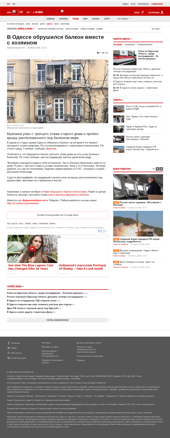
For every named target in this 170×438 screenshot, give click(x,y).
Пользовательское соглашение (90, 356)
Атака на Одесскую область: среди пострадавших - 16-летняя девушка (47, 293)
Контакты (46, 343)
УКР (13, 4)
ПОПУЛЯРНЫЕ (143, 4)
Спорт (107, 18)
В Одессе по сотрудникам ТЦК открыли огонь (34, 300)
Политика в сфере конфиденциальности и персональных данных (86, 349)
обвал (34, 223)
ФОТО (133, 4)
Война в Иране (60, 28)
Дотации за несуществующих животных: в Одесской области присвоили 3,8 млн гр (138, 76)
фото (21, 223)
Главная (50, 18)
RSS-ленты (16, 353)
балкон (52, 223)
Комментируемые (145, 44)
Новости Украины (120, 244)
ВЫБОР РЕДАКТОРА (122, 168)
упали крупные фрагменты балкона (68, 194)
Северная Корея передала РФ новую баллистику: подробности (142, 148)
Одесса (49, 24)
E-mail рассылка (18, 358)
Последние (117, 44)
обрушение (43, 223)
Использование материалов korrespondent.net (50, 353)
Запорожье (65, 24)
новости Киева (72, 29)
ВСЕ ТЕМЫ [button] (155, 29)
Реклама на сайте (50, 347)
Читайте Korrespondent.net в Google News (58, 215)
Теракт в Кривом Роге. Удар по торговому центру (141, 127)
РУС (8, 4)
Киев (28, 24)
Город (75, 18)
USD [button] (28, 12)
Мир (85, 18)
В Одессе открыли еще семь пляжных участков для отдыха (41, 304)
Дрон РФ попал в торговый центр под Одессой (34, 308)
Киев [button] (9, 12)
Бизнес (95, 18)
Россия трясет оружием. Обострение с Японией (138, 137)
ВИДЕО (125, 4)
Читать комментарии (58, 320)
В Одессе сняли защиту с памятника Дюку (31, 312)
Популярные (130, 44)
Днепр (42, 24)
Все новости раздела (15, 24)
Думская (51, 148)
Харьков (35, 24)
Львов (56, 24)
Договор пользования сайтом (89, 343)
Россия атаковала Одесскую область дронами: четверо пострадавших (47, 297)
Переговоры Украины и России (50, 29)
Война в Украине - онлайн (92, 29)
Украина (63, 18)
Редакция (81, 360)
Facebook (15, 343)
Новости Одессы (121, 38)
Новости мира (119, 208)
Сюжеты (117, 99)
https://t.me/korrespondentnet (23, 203)
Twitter (14, 348)
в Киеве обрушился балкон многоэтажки (64, 191)
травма (28, 223)
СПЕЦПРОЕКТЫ (157, 4)
